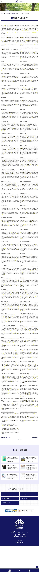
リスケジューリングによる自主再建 (7, 169)
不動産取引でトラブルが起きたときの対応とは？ (29, 349)
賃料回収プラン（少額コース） (6, 133)
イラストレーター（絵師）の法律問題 (8, 325)
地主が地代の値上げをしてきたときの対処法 (9, 361)
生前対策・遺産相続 (4, 349)
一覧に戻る (19, 439)
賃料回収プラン (23, 133)
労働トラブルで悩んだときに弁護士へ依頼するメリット (10, 399)
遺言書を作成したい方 (24, 217)
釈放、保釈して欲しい (24, 289)
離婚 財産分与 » (35, 437)
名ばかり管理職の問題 (24, 229)
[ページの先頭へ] (37, 567)
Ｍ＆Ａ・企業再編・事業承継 (25, 181)
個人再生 (2, 277)
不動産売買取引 (23, 109)
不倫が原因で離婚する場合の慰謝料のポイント (28, 412)
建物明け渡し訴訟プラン (5, 145)
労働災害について (4, 229)
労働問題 (2, 337)
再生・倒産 (22, 169)
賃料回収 (21, 97)
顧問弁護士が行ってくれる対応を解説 (27, 361)
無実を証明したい (4, 289)
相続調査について (23, 193)
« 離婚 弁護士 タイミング (5, 437)
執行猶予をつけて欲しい (5, 301)
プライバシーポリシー (19, 542)
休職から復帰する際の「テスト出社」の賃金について (29, 49)
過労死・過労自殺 (23, 61)
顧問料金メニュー (23, 85)
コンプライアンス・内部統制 (6, 193)
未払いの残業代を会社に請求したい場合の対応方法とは (29, 386)
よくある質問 (22, 253)
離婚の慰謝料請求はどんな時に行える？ (8, 424)
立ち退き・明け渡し (4, 121)
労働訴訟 (2, 61)
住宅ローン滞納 (3, 265)
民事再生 (2, 157)
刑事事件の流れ (3, 313)
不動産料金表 (3, 97)
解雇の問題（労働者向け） (6, 253)
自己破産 (21, 277)
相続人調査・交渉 (23, 121)
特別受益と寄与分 (4, 205)
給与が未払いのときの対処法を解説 (7, 412)
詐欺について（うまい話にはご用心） (27, 313)
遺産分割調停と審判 (23, 205)
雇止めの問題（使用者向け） (6, 73)
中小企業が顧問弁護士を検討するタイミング (9, 385)
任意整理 (21, 265)
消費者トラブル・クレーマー (6, 181)
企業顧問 (21, 325)
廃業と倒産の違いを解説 (24, 373)
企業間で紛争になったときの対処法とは (8, 373)
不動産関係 (22, 337)
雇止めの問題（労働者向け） (25, 241)
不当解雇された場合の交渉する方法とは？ (28, 398)
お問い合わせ (19, 540)
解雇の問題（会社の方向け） (25, 73)
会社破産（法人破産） (24, 145)
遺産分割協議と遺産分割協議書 (6, 217)
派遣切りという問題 (4, 241)
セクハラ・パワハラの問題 (6, 85)
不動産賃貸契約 (3, 109)
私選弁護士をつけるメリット (25, 301)
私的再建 (21, 157)
